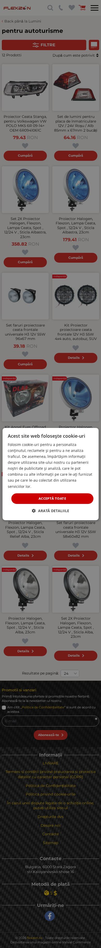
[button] (50, 511)
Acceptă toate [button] (52, 498)
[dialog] (51, 474)
